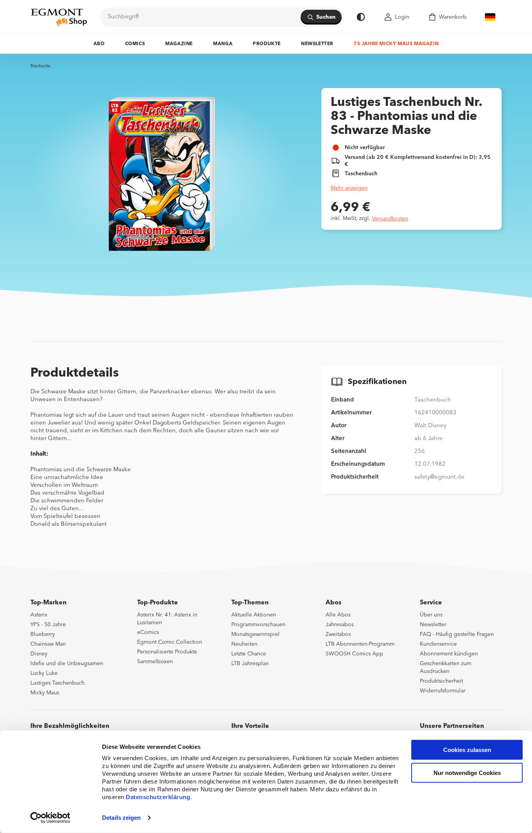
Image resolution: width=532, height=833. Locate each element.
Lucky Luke (44, 673)
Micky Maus (44, 693)
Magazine (179, 44)
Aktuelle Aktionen (253, 615)
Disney (39, 654)
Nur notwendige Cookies (467, 773)
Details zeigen (121, 817)
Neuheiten (244, 644)
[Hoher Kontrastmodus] (361, 17)
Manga (223, 44)
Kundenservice (438, 644)
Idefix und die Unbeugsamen (66, 663)
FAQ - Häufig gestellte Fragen (457, 634)
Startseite (40, 66)
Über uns (431, 615)
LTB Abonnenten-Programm (360, 644)
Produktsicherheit (441, 681)
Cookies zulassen (467, 750)
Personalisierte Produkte (167, 652)
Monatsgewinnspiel (255, 634)
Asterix (39, 615)
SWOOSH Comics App (354, 654)
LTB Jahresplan (250, 663)
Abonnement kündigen (449, 654)
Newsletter (317, 44)
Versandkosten (390, 219)
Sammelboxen (155, 661)
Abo (99, 44)
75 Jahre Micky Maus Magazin (396, 44)
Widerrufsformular (442, 691)
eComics (148, 632)
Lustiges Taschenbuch (57, 683)
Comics (135, 44)
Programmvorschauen (258, 624)
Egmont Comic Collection (169, 642)
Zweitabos (338, 634)
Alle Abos (338, 615)
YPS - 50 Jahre (48, 624)
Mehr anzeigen (349, 188)
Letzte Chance (248, 654)
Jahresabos (340, 624)
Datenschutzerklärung (158, 797)
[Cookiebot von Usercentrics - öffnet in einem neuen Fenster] (50, 818)
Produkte (267, 44)
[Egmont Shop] (58, 17)
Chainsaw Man (48, 644)
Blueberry (42, 634)
